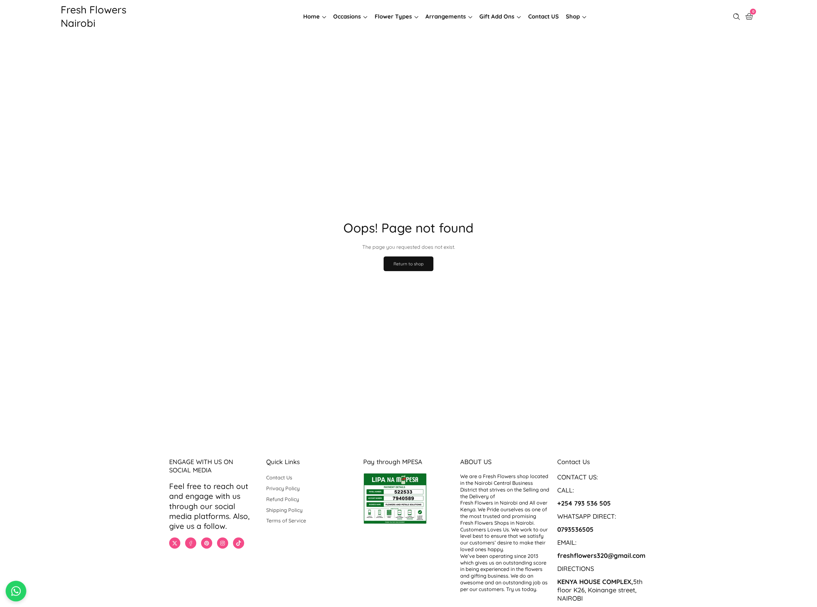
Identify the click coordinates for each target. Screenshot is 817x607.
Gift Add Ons (496, 16)
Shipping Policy (284, 510)
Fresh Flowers (499, 476)
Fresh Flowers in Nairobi (489, 503)
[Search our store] (738, 17)
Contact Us (279, 477)
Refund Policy (282, 499)
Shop (573, 16)
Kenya (468, 509)
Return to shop (408, 263)
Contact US (543, 16)
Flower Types (393, 16)
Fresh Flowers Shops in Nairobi (497, 523)
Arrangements (445, 16)
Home (311, 16)
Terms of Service (286, 520)
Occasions (347, 16)
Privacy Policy (283, 488)
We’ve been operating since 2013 (499, 556)
